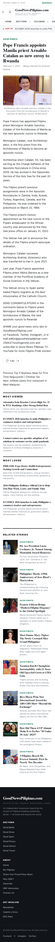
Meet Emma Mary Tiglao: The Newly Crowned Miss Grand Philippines (34, 638)
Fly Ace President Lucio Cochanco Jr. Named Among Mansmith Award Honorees (36, 549)
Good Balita (8, 827)
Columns (39, 21)
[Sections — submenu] (30, 21)
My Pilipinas (9, 870)
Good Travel (9, 850)
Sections (21, 21)
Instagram (36, 334)
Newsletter (47, 3)
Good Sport (8, 836)
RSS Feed (8, 916)
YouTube (32, 936)
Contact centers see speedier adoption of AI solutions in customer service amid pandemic (26, 439)
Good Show (8, 832)
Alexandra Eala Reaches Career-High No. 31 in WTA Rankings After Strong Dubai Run (26, 403)
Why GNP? (8, 879)
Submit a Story (10, 912)
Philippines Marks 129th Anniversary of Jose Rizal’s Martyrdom (35, 577)
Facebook (13, 334)
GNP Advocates (11, 888)
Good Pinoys (10, 39)
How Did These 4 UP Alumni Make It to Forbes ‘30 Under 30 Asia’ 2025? (36, 731)
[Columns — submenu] (48, 21)
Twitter (24, 334)
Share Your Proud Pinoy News (18, 874)
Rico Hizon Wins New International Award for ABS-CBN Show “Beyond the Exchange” (35, 702)
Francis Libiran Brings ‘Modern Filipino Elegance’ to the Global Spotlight (35, 608)
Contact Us (8, 893)
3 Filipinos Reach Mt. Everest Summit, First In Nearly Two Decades (33, 759)
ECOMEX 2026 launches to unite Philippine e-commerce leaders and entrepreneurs (27, 420)
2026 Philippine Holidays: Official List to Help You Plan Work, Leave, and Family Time (26, 487)
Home (8, 21)
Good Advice (9, 846)
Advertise (7, 883)
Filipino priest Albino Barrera (20, 272)
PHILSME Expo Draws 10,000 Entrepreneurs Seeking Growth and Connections (27, 467)
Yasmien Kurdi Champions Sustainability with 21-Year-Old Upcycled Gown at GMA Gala (35, 671)
